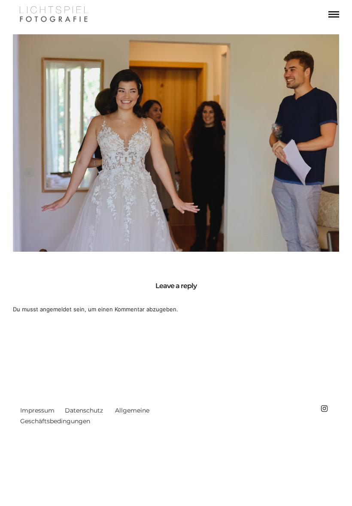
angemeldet (56, 309)
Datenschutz (84, 410)
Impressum (37, 410)
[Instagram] (324, 408)
